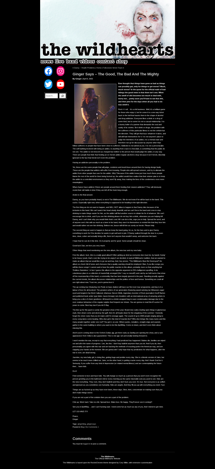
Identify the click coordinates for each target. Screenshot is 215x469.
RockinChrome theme (99, 463)
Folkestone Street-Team (112, 68)
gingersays (91, 424)
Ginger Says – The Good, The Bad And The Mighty (116, 74)
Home (98, 68)
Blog (82, 427)
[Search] (62, 95)
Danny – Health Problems (84, 68)
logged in (86, 444)
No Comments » (92, 427)
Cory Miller (123, 463)
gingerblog (82, 424)
